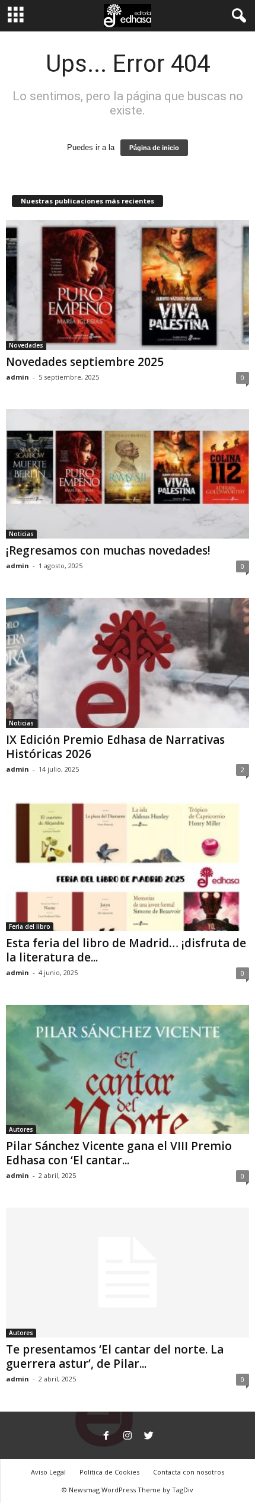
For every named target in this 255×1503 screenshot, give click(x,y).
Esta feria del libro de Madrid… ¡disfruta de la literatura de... (126, 950)
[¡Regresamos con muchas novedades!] (127, 474)
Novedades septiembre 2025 (85, 362)
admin (17, 376)
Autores (21, 1129)
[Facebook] (106, 1436)
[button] (237, 16)
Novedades (26, 345)
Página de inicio (154, 147)
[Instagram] (127, 1436)
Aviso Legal (48, 1471)
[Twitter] (148, 1436)
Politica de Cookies (109, 1471)
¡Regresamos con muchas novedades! (108, 550)
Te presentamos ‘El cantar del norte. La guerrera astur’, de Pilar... (115, 1356)
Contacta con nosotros (188, 1471)
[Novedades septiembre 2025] (127, 285)
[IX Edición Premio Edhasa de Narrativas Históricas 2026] (127, 663)
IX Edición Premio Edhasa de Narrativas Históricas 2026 (115, 747)
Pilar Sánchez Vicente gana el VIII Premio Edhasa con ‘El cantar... (119, 1153)
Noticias (21, 534)
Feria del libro (29, 926)
